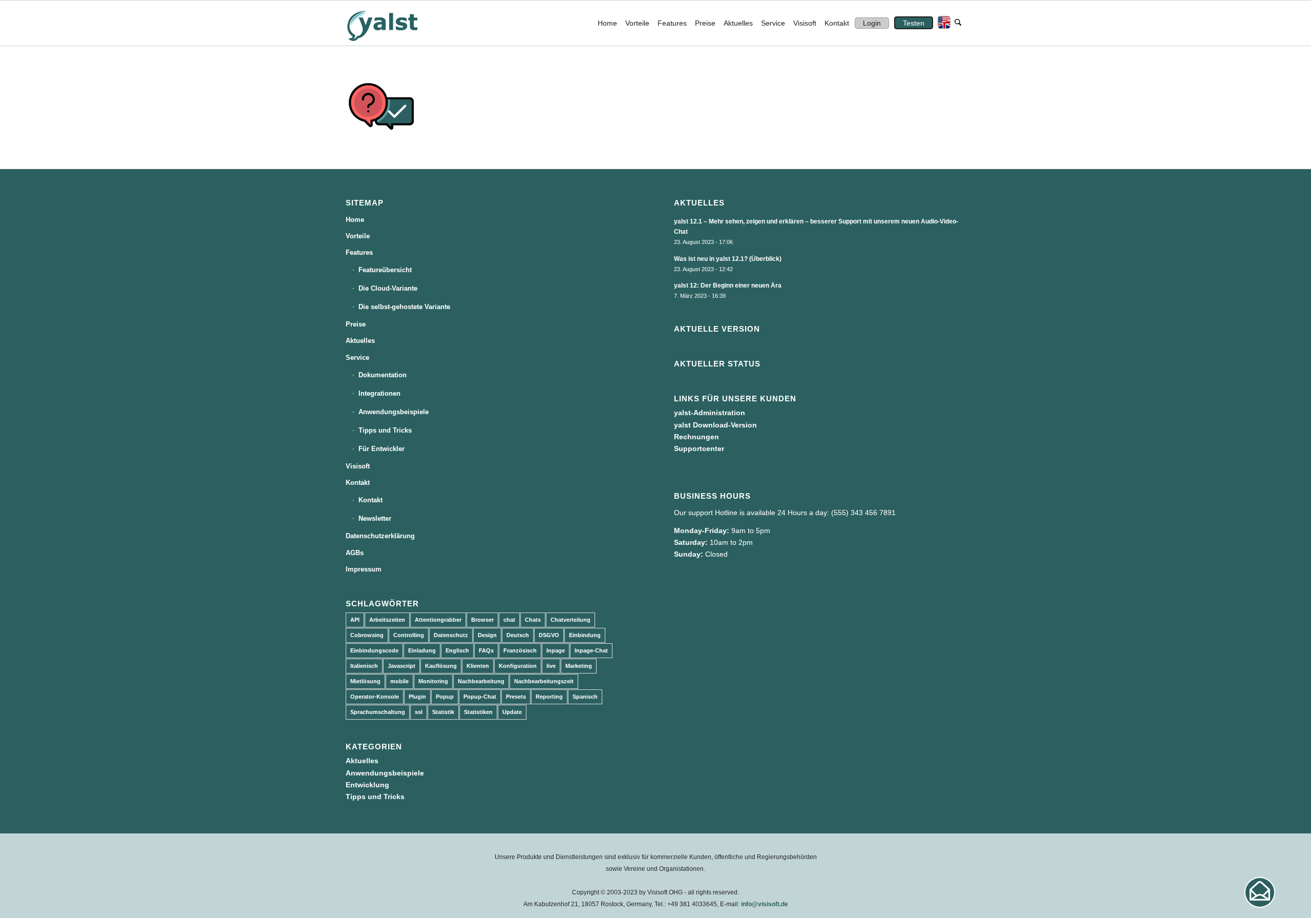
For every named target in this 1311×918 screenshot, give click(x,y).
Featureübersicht (385, 270)
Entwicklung (367, 785)
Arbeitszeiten (387, 620)
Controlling (408, 635)
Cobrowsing (367, 635)
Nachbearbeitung (481, 681)
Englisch (457, 650)
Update (512, 712)
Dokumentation (382, 375)
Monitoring (433, 681)
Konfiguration (518, 666)
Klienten (478, 666)
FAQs (486, 650)
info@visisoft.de (764, 904)
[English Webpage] (941, 23)
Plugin (417, 696)
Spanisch (585, 696)
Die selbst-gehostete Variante (404, 307)
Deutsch (517, 635)
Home (355, 219)
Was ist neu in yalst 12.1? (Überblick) (727, 258)
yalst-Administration (709, 413)
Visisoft (358, 466)
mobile (399, 681)
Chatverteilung (570, 620)
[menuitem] (607, 23)
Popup (445, 696)
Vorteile (358, 236)
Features (359, 252)
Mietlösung (365, 681)
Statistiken (478, 712)
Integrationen (379, 393)
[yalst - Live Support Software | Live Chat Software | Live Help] (395, 23)
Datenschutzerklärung (380, 536)
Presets (516, 696)
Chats (533, 620)
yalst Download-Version (715, 425)
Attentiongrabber (438, 620)
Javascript (401, 666)
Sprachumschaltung (377, 712)
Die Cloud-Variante (387, 288)
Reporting (549, 696)
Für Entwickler (381, 449)
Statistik (443, 712)
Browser (482, 620)
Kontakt (358, 482)
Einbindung (585, 635)
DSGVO (549, 635)
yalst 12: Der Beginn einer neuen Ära (727, 285)
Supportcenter (699, 448)
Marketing (578, 666)
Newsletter (374, 518)
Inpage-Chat (591, 650)
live (551, 666)
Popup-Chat (479, 696)
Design (487, 635)
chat (509, 620)
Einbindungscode (374, 650)
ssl (418, 712)
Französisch (520, 650)
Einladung (422, 650)
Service (357, 357)
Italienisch (364, 666)
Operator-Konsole (374, 696)
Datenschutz (451, 635)
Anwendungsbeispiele (393, 412)
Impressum (364, 569)
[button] (1259, 892)
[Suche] (957, 23)
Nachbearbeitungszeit (544, 681)
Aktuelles (360, 340)
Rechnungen (696, 437)
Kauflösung (441, 666)
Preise (356, 324)
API (355, 620)
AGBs (355, 553)
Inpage (555, 650)
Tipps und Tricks (385, 430)
